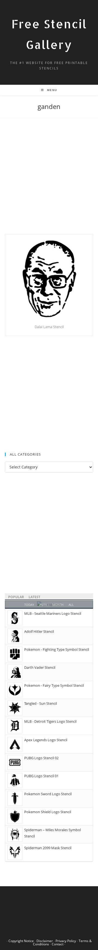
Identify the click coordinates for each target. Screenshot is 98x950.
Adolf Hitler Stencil (39, 631)
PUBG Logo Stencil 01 (41, 775)
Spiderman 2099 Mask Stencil (47, 847)
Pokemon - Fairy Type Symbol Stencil (54, 685)
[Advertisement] (49, 183)
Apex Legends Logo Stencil (45, 739)
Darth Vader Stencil (39, 667)
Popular (16, 597)
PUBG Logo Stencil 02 (41, 757)
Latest (34, 597)
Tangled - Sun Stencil (40, 703)
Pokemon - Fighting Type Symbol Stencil (56, 649)
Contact (57, 944)
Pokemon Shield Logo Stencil (47, 811)
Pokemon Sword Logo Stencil (48, 793)
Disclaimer (44, 941)
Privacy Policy (66, 941)
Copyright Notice (21, 941)
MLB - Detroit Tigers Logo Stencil (50, 721)
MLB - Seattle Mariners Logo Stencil (52, 613)
